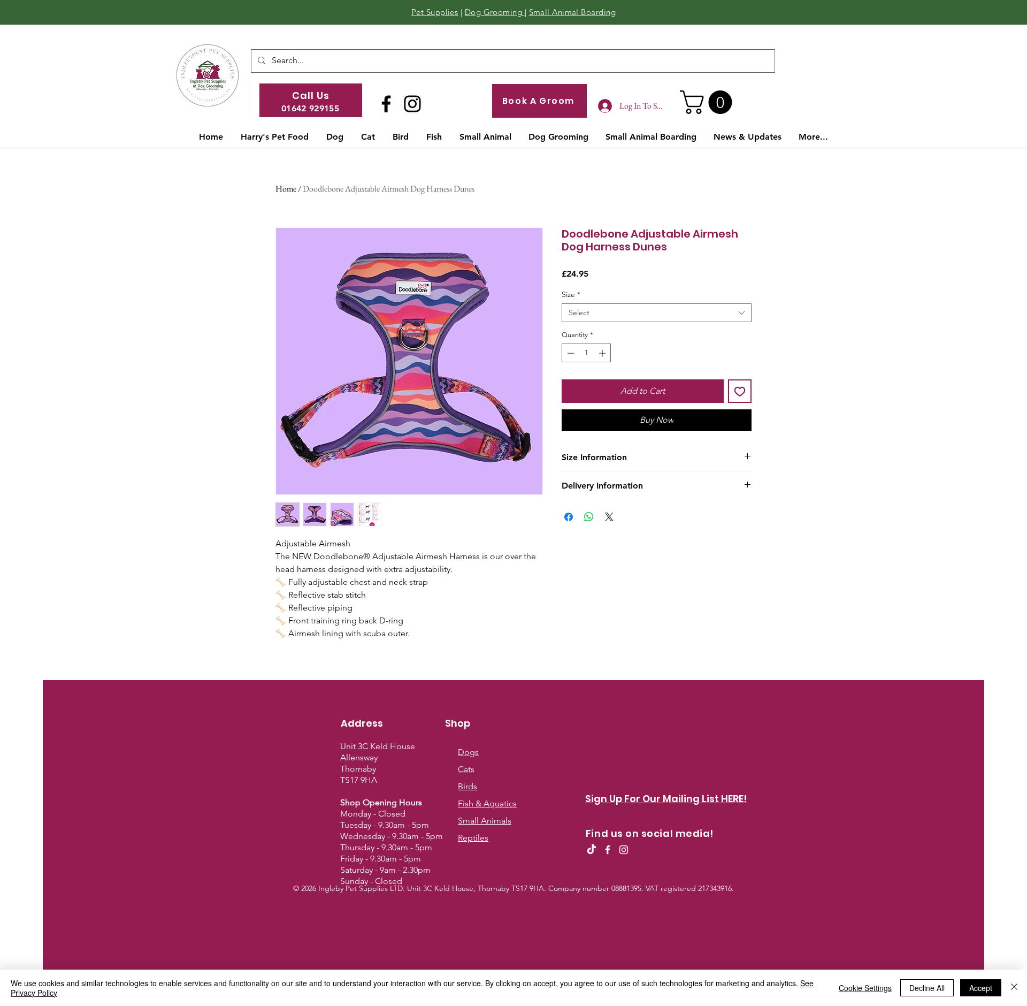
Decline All (927, 987)
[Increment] (603, 353)
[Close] (1014, 987)
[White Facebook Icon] (608, 850)
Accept (980, 987)
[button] (709, 102)
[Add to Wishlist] (740, 391)
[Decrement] (569, 353)
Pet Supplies (434, 12)
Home (285, 188)
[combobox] (657, 312)
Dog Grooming (495, 12)
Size (571, 294)
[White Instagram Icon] (624, 850)
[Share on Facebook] (568, 516)
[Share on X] (609, 516)
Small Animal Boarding (572, 12)
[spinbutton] (586, 353)
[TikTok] (591, 850)
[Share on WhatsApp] (589, 516)
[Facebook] (386, 104)
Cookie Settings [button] (865, 987)
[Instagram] (412, 104)
